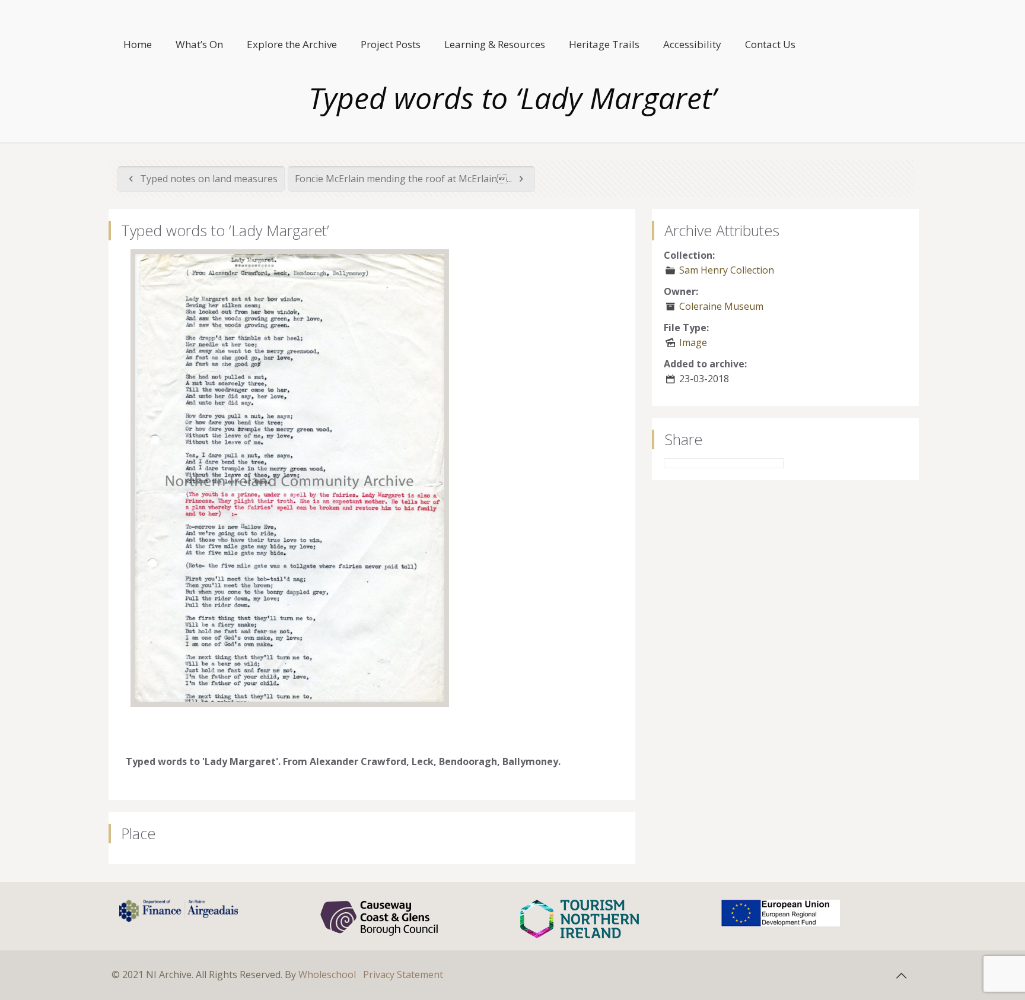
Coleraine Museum (721, 306)
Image (693, 342)
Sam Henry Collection (726, 270)
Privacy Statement (403, 974)
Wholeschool (327, 974)
